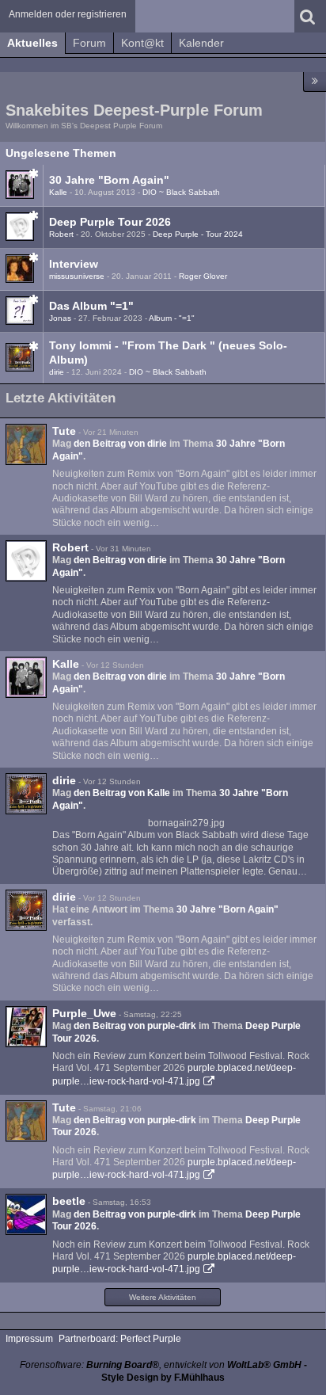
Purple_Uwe (84, 1013)
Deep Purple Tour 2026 (110, 221)
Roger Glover (203, 276)
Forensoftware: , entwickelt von (160, 1364)
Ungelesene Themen (61, 153)
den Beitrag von (120, 443)
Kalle (58, 192)
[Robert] (26, 560)
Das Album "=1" (91, 305)
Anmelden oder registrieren (68, 14)
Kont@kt (142, 42)
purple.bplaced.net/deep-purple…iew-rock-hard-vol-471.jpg (174, 1168)
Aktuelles (32, 42)
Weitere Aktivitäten (162, 1297)
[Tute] (26, 444)
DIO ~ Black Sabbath (181, 192)
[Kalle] (26, 677)
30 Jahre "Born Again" (109, 179)
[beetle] (26, 1214)
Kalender (201, 42)
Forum (89, 42)
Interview (73, 263)
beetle (68, 1201)
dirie (56, 372)
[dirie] (26, 793)
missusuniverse (76, 276)
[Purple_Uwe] (26, 1026)
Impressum (29, 1338)
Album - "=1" (172, 318)
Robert (61, 234)
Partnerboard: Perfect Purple (120, 1338)
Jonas (60, 318)
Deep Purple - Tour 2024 (198, 234)
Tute (64, 431)
